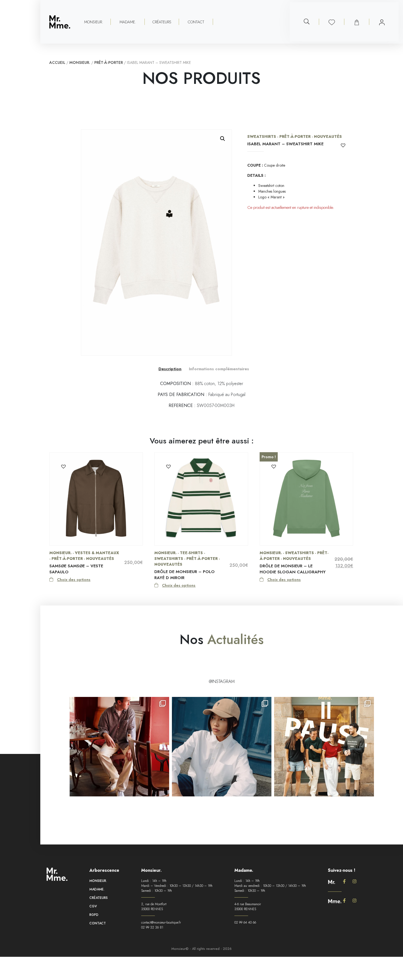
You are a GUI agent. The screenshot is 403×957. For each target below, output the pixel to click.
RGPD (93, 914)
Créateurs (161, 22)
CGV (93, 906)
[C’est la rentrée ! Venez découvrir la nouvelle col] (221, 746)
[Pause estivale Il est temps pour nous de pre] (324, 746)
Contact (196, 22)
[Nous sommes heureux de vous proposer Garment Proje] (119, 746)
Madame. (96, 889)
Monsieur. (79, 62)
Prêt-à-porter (108, 62)
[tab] (170, 369)
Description (169, 369)
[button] (223, 139)
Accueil (57, 62)
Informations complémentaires (219, 369)
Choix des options (73, 579)
